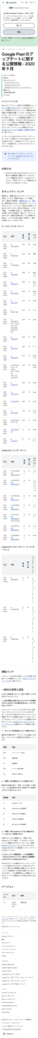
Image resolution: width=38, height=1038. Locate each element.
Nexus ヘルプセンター (9, 999)
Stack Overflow (7, 1009)
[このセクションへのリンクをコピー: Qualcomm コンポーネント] (28, 450)
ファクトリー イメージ (9, 949)
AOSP (3, 49)
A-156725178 (15, 420)
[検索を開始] (22, 2)
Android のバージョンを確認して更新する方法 (18, 130)
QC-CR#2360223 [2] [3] (15, 519)
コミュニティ (19, 1019)
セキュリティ (22, 49)
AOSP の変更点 (27, 38)
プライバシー (16, 1023)
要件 (3, 940)
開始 (19, 32)
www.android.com (8, 1002)
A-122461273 (15, 430)
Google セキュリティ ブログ (11, 974)
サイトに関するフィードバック (13, 1026)
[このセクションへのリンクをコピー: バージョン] (16, 887)
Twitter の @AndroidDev (9, 968)
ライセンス (6, 1023)
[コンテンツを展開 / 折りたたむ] (15, 75)
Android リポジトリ (8, 936)
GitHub (4, 956)
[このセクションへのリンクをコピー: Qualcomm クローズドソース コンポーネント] (12, 550)
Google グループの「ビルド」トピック (14, 981)
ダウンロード (6, 943)
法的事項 (28, 1019)
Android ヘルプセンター (9, 993)
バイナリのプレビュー (9, 946)
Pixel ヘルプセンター (8, 996)
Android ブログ (6, 971)
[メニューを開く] (3, 2)
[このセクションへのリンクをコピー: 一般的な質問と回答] (26, 690)
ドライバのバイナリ (8, 953)
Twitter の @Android (8, 964)
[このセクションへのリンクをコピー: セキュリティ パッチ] (26, 192)
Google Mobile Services (9, 1006)
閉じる (19, 26)
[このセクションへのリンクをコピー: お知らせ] (13, 169)
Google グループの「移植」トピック (13, 984)
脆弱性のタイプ (25, 201)
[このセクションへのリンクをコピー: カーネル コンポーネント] (26, 226)
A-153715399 (15, 401)
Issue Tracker (6, 1012)
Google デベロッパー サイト (12, 845)
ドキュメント (12, 49)
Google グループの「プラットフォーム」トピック (18, 977)
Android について (7, 1019)
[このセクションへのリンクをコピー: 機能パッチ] (16, 672)
